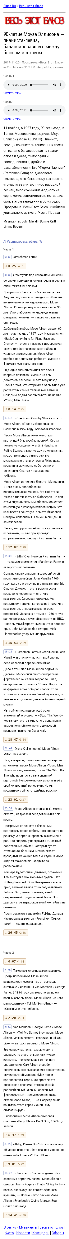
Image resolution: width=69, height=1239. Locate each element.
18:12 (8, 651)
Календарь (40, 1233)
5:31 (7, 1026)
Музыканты (28, 1227)
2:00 (7, 970)
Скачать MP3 (12, 93)
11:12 (8, 417)
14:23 (8, 1173)
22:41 (8, 748)
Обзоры (58, 1233)
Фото (9, 1233)
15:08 (8, 555)
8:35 (7, 1144)
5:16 (7, 274)
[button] (14, 266)
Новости (23, 1233)
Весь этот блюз (31, 6)
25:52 (8, 808)
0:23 (7, 256)
